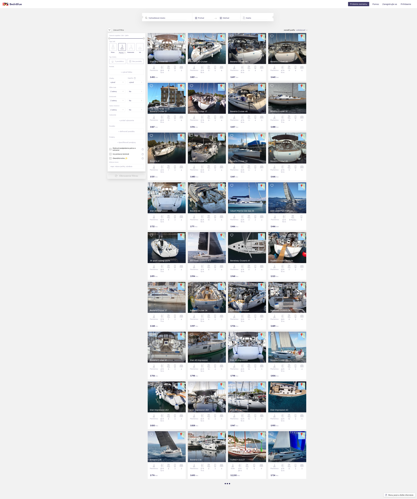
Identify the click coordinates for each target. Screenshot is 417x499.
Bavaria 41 (155, 161)
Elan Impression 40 (159, 61)
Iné (140, 52)
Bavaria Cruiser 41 (158, 360)
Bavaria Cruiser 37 (198, 111)
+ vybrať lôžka (126, 72)
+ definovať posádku (126, 131)
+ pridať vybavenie (126, 120)
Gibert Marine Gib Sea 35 (242, 211)
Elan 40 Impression (159, 211)
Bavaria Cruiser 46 (239, 61)
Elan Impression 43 (279, 410)
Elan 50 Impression (239, 410)
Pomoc (375, 4)
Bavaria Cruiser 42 (279, 360)
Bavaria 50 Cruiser (198, 61)
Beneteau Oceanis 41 (240, 260)
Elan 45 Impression (199, 360)
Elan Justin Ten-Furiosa (281, 211)
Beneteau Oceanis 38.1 (280, 310)
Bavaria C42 (276, 459)
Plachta (121, 53)
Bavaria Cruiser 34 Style (281, 260)
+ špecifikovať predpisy (126, 142)
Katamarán (130, 52)
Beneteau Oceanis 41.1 (200, 260)
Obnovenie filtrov (128, 175)
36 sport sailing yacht (160, 260)
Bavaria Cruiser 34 (198, 161)
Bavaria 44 (195, 211)
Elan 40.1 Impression (239, 310)
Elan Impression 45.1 (159, 410)
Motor (113, 52)
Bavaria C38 (155, 459)
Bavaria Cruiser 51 (158, 111)
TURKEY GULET (237, 459)
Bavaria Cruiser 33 (238, 161)
